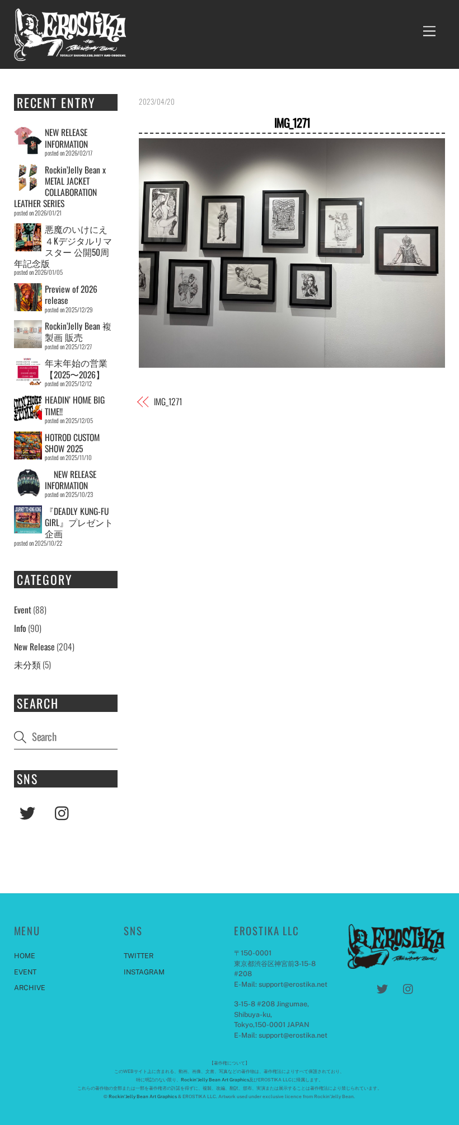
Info (20, 628)
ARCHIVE (29, 987)
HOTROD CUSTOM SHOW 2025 (72, 442)
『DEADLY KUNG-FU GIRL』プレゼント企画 (79, 522)
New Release (34, 646)
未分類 (27, 664)
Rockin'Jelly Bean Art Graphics (215, 1079)
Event (22, 609)
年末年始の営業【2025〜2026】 (76, 368)
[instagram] (64, 811)
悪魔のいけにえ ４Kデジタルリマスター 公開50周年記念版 (63, 246)
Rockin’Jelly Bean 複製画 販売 (78, 331)
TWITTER (138, 955)
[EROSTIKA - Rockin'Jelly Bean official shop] (70, 55)
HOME (24, 955)
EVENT (25, 972)
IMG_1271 (292, 122)
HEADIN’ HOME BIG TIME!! (75, 405)
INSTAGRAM (144, 972)
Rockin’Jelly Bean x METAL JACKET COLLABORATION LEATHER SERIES (60, 186)
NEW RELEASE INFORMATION (66, 137)
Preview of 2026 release (71, 294)
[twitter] (29, 811)
